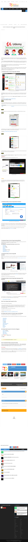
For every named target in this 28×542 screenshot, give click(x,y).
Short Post (21, 532)
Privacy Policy (12, 1)
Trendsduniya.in (20, 348)
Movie (15, 527)
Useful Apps (15, 536)
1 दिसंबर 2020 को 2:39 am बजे (4, 397)
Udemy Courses (4, 332)
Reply (25, 406)
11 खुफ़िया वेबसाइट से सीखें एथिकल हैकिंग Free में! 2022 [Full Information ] (11, 457)
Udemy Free (4, 330)
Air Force (15, 519)
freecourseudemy (5, 318)
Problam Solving (16, 531)
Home (2, 1)
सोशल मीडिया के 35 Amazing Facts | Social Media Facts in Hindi (11, 311)
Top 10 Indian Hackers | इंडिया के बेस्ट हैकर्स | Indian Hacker (10, 131)
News (20, 528)
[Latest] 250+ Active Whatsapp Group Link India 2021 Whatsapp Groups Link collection (14, 451)
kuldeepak (3, 400)
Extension (12, 296)
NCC (14, 528)
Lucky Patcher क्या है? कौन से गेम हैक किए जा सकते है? (6, 384)
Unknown (3, 391)
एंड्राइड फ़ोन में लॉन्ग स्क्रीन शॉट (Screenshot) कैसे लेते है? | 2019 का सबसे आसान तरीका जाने (17, 378)
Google (15, 524)
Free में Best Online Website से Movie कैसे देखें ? (9, 454)
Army (20, 520)
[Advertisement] (14, 18)
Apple (15, 520)
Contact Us (16, 1)
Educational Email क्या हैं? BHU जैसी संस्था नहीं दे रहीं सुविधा (10, 466)
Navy (20, 527)
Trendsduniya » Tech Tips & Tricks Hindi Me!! (14, 540)
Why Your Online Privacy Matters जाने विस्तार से (9, 478)
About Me (5, 1)
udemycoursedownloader (5, 323)
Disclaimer (9, 1)
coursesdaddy (4, 322)
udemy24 (4, 325)
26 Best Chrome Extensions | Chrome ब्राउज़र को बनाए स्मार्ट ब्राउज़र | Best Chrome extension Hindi (23, 378)
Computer (15, 523)
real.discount (4, 247)
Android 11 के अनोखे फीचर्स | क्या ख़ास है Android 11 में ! (9, 460)
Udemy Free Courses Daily (6, 331)
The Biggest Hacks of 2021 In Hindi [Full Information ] (11, 377)
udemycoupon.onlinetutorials (6, 251)
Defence (21, 523)
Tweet (5, 364)
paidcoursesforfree (5, 324)
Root (14, 532)
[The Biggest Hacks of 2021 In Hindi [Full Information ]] (11, 374)
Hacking (21, 524)
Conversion (3, 410)
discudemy (4, 246)
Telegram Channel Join (11, 228)
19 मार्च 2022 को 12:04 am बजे (4, 406)
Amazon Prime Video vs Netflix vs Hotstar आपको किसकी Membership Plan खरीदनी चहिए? (4, 378)
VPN (20, 536)
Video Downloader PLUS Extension (6, 299)
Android (21, 519)
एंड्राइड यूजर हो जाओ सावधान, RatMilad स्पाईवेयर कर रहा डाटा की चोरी (10, 475)
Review (21, 531)
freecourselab (4, 326)
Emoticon (7, 410)
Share (9, 364)
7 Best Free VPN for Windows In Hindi (8, 463)
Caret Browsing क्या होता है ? (7, 472)
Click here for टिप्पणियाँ (23, 388)
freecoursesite (4, 245)
